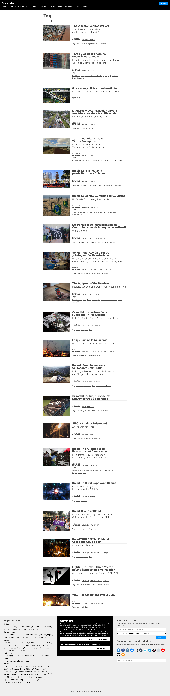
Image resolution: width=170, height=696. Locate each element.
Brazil (78, 44)
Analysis (85, 207)
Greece (89, 300)
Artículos (7, 624)
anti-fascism (98, 212)
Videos (36, 635)
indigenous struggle (114, 185)
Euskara (44, 672)
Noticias (7, 629)
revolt (105, 185)
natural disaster (101, 44)
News (84, 70)
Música (43, 635)
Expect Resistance (78, 78)
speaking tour (118, 160)
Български (8, 672)
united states (86, 160)
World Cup (91, 585)
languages (106, 76)
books (87, 76)
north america (105, 160)
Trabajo (48, 643)
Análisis (20, 627)
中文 (15, 672)
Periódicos (13, 635)
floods (93, 44)
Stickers (29, 635)
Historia (35, 627)
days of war (114, 76)
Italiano (21, 666)
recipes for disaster (95, 76)
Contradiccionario (36, 643)
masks (120, 300)
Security (95, 529)
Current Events (88, 40)
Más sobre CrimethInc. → (99, 639)
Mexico (78, 160)
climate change (86, 44)
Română (13, 677)
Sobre (60, 6)
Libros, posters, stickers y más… (17, 661)
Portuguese (80, 76)
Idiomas (54, 6)
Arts (93, 155)
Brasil (90, 330)
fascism (97, 128)
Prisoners (84, 501)
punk (89, 242)
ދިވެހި (35, 680)
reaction (106, 585)
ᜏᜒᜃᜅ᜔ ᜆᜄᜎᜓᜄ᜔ (24, 682)
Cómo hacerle (45, 627)
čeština (37, 672)
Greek (100, 471)
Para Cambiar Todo (11, 637)
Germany (79, 300)
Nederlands (28, 674)
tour (112, 160)
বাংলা (19, 677)
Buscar (47, 6)
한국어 (6, 677)
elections (84, 128)
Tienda (40, 6)
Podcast (7, 653)
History (103, 238)
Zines (6, 635)
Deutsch (28, 666)
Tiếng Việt (23, 680)
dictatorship (94, 471)
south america (95, 160)
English (7, 666)
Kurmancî (7, 682)
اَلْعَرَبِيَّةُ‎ (49, 674)
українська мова (11, 680)
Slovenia (95, 300)
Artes (6, 627)
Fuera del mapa (18, 650)
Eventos (28, 627)
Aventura (12, 627)
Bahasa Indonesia (25, 672)
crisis (115, 300)
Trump (90, 185)
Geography (86, 326)
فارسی (20, 674)
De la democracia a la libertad (16, 643)
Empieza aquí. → (103, 648)
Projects (90, 70)
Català (30, 680)
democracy (91, 128)
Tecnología (15, 629)
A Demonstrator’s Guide (31, 629)
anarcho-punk (95, 242)
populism (113, 212)
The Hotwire (43, 656)
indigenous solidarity (108, 242)
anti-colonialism (77, 214)
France (85, 302)
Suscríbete (161, 637)
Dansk (32, 677)
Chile (84, 300)
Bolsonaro (84, 185)
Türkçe (13, 674)
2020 (101, 185)
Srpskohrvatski (40, 674)
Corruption (84, 585)
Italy (99, 300)
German (113, 471)
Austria (74, 302)
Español (14, 666)
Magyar (7, 674)
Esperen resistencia (12, 645)
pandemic (110, 300)
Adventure (86, 155)
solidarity (79, 242)
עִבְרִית (38, 677)
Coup (90, 529)
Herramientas (22, 6)
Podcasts (32, 6)
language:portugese (79, 473)
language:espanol (94, 355)
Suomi (37, 669)
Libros (4, 6)
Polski (22, 669)
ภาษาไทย (45, 677)
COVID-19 (106, 212)
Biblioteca (12, 6)
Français (36, 666)
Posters (22, 635)
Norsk (14, 682)
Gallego (41, 680)
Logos (49, 635)
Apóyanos (163, 3)
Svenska (24, 677)
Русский (15, 669)
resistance (79, 273)
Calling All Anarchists (91, 351)
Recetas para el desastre (31, 645)
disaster (104, 300)
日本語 (44, 669)
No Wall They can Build (27, 656)
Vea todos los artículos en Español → (78, 6)
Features (99, 603)
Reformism (99, 585)
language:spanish (82, 355)
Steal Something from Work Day (33, 637)
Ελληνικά (30, 669)
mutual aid (97, 273)
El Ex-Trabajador (10, 656)
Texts (98, 326)
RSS (13, 624)
